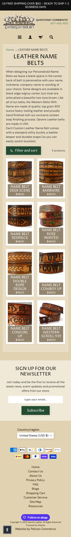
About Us (35, 476)
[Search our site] (51, 37)
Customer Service (35, 497)
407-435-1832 (59, 23)
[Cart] (40, 37)
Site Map (35, 502)
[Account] (30, 37)
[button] (23, 150)
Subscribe (35, 410)
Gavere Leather (35, 522)
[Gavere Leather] (19, 21)
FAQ (35, 484)
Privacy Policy (35, 480)
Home (10, 50)
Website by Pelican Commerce (35, 529)
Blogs (35, 489)
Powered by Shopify (35, 525)
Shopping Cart (35, 493)
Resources (36, 506)
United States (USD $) (33, 435)
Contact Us (35, 471)
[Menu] (19, 37)
